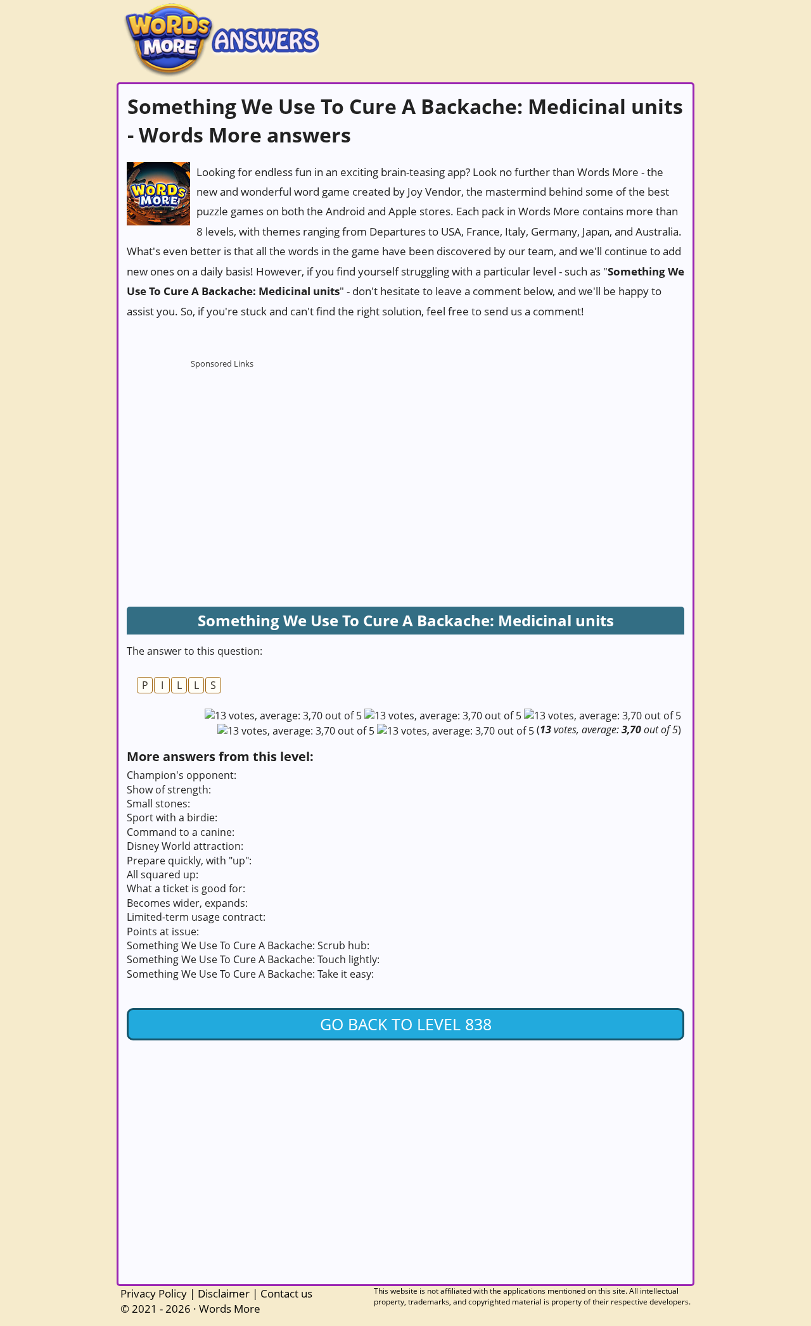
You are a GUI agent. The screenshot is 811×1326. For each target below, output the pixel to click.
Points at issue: (163, 931)
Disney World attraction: (185, 846)
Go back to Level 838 (406, 1024)
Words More (229, 1308)
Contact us (286, 1293)
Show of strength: (169, 790)
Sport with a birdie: (172, 817)
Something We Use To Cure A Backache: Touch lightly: (253, 959)
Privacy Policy (153, 1293)
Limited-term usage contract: (196, 917)
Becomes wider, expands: (187, 903)
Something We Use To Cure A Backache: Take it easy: (250, 974)
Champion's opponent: (181, 775)
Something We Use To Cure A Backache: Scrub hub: (248, 945)
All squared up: (162, 874)
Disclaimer (224, 1293)
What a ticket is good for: (186, 888)
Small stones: (158, 804)
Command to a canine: (180, 832)
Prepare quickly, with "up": (189, 861)
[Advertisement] (222, 453)
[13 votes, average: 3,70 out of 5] (283, 716)
